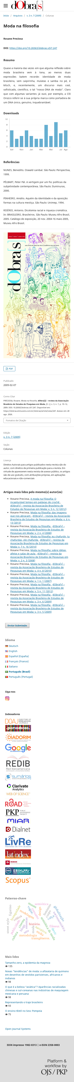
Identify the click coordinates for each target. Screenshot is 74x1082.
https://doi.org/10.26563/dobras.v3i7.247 (33, 48)
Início (6, 15)
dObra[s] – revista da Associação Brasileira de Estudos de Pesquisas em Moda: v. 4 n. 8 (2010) (37, 567)
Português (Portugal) (21, 676)
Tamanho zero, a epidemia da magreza (27, 962)
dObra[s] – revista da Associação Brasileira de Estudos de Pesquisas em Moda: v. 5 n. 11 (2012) (37, 588)
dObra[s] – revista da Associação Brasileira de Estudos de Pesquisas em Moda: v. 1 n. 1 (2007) (37, 578)
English (13, 651)
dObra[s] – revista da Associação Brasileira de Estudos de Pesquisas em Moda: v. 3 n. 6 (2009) (37, 598)
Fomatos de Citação (16, 420)
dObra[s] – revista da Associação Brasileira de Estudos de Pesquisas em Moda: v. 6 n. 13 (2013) (40, 519)
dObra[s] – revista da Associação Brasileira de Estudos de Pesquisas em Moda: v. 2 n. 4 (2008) (37, 530)
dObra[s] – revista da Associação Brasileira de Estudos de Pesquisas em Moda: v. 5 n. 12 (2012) (38, 507)
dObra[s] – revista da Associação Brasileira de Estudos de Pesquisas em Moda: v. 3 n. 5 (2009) (37, 608)
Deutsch (13, 646)
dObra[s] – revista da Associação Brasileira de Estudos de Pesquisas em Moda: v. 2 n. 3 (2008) (39, 557)
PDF (10, 368)
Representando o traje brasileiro (24, 1002)
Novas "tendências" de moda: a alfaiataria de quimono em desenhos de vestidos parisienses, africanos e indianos (37, 975)
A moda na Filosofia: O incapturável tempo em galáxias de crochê (35, 500)
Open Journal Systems (18, 1028)
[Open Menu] (5, 5)
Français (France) (19, 661)
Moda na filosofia (40, 526)
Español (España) (19, 656)
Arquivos (17, 15)
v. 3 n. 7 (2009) (34, 15)
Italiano (13, 666)
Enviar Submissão (17, 625)
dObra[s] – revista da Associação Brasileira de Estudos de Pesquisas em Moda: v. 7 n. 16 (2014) (39, 543)
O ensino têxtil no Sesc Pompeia (23, 1010)
